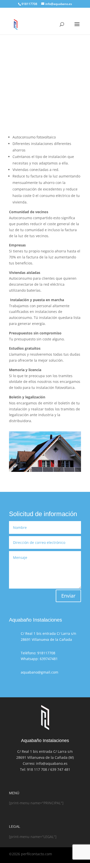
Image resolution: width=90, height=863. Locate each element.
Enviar (68, 595)
